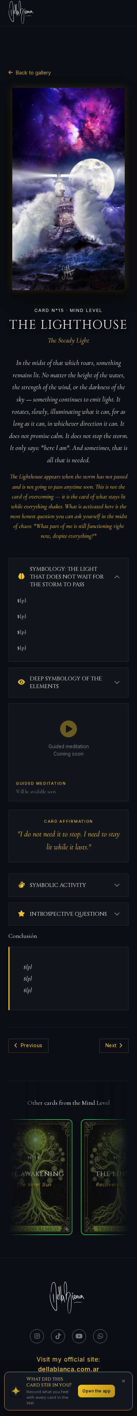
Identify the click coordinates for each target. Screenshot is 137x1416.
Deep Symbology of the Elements (66, 682)
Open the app (96, 1391)
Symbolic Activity (58, 885)
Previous (32, 1045)
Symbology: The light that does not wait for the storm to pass (67, 576)
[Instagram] (37, 1336)
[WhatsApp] (100, 1336)
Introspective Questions (68, 914)
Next (111, 1045)
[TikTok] (58, 1336)
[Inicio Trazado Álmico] (22, 12)
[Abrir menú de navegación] (123, 13)
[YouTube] (79, 1336)
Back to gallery (33, 73)
